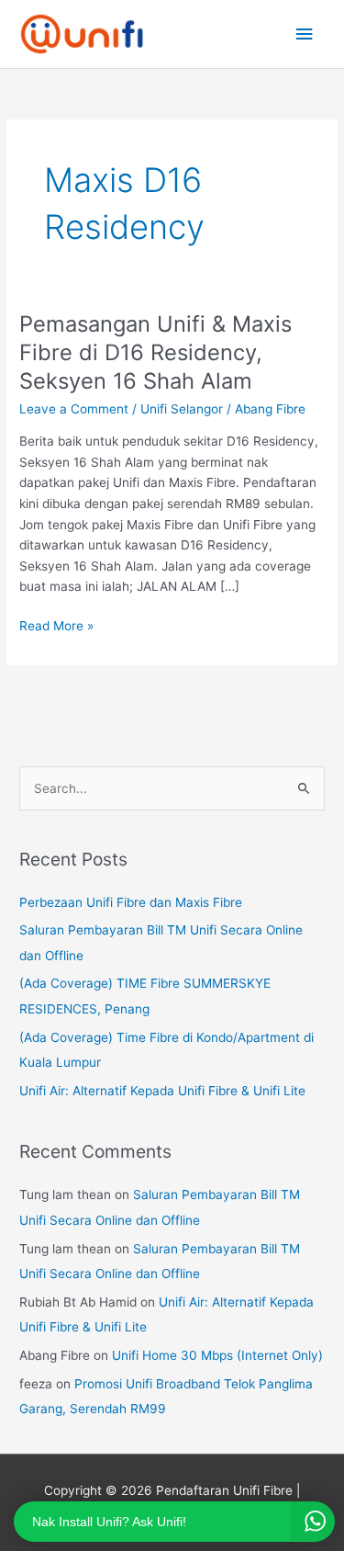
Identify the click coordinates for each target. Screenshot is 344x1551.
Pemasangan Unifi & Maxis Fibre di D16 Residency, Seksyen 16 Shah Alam (155, 352)
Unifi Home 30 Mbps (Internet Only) (217, 1355)
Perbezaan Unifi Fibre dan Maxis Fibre (130, 902)
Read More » (56, 624)
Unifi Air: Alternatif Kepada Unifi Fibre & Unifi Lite (162, 1090)
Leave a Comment (73, 409)
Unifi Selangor (181, 409)
